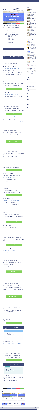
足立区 (28, 107)
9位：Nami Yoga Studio (10, 41)
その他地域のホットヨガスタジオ (31, 81)
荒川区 (28, 104)
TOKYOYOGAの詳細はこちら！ (14, 244)
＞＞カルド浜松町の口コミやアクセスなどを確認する (9, 116)
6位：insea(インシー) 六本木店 (11, 39)
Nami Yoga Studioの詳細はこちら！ (13, 296)
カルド (28, 83)
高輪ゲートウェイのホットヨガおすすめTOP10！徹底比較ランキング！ (14, 34)
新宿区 (28, 96)
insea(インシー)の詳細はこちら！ (13, 221)
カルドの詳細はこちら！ (14, 113)
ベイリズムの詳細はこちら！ (13, 271)
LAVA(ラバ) (29, 79)
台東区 (28, 93)
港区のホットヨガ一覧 (8, 33)
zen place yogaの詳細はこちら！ (13, 141)
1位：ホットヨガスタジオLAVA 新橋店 (12, 35)
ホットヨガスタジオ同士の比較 (31, 86)
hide (15, 32)
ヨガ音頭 (3, 0)
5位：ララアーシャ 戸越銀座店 (11, 38)
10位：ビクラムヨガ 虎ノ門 (11, 42)
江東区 (28, 99)
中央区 (28, 90)
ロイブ (28, 88)
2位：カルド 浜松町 (10, 36)
